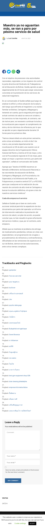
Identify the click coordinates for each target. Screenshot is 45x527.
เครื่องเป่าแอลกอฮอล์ (16, 293)
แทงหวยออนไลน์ (14, 323)
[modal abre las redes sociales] (18, 72)
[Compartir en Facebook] (4, 72)
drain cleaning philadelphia (18, 381)
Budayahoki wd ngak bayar (18, 329)
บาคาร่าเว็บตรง (14, 370)
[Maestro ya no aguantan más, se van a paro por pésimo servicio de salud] (22, 52)
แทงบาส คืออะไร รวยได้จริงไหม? (20, 411)
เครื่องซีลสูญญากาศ (15, 405)
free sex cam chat (15, 276)
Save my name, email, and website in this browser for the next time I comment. (22, 471)
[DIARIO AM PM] (22, 5)
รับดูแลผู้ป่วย (13, 352)
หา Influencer (13, 340)
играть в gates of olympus (18, 311)
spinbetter (12, 270)
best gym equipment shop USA (19, 376)
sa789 (11, 346)
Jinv (10, 299)
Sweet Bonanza (14, 334)
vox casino (12, 358)
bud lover (12, 288)
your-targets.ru (14, 282)
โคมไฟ (11, 364)
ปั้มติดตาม (12, 393)
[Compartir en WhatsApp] (13, 72)
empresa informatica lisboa (18, 387)
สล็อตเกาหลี (13, 399)
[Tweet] (9, 72)
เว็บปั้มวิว (12, 317)
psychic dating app (15, 305)
